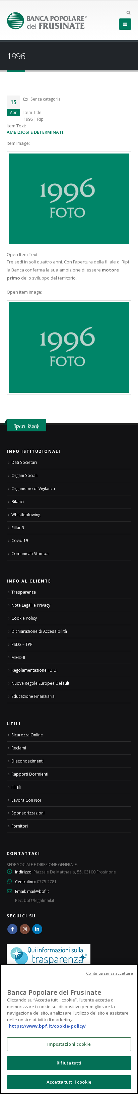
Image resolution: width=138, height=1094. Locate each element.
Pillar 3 (17, 527)
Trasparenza (23, 592)
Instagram (25, 929)
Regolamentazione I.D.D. (34, 670)
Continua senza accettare (109, 973)
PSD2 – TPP (21, 644)
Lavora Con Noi (26, 800)
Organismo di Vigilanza (33, 488)
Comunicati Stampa (30, 553)
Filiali (16, 787)
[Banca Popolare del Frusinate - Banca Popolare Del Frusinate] (47, 20)
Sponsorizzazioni (28, 812)
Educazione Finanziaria (33, 696)
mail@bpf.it (38, 891)
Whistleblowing (25, 514)
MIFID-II (18, 657)
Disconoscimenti (27, 761)
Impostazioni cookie (68, 1044)
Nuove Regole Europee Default (40, 683)
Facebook (12, 929)
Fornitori (19, 826)
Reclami (18, 747)
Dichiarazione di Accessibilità (39, 631)
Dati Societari (24, 462)
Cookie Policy (24, 618)
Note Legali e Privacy (30, 605)
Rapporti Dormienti (29, 774)
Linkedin (37, 929)
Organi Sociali (24, 475)
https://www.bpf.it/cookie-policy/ (47, 1026)
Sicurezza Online (27, 734)
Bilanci (17, 501)
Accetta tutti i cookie (69, 1082)
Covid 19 (19, 540)
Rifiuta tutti (69, 1063)
